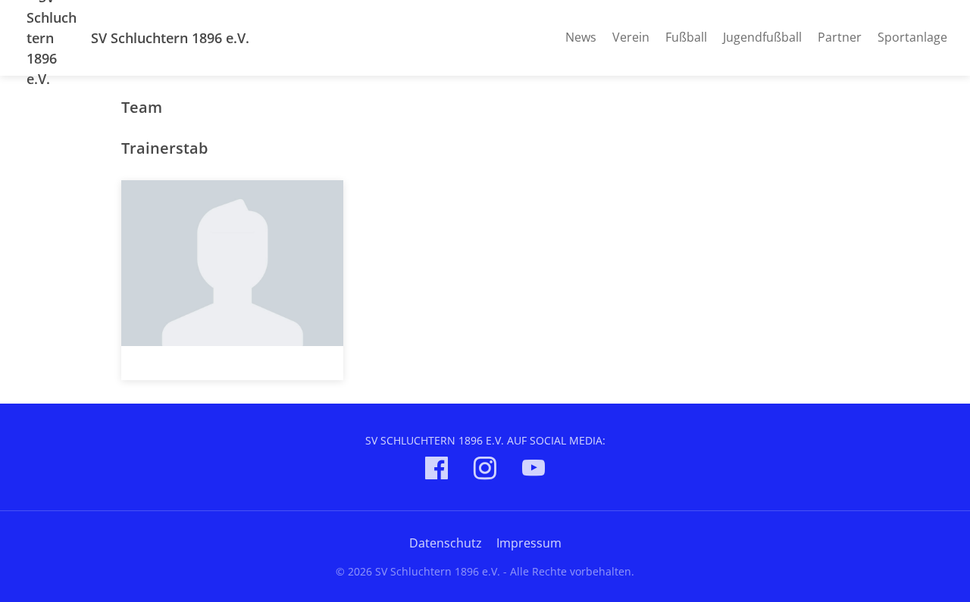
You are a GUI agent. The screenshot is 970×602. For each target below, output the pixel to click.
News (580, 37)
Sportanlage (912, 37)
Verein (630, 37)
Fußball (686, 37)
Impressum (529, 543)
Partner (840, 37)
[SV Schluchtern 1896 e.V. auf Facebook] (436, 470)
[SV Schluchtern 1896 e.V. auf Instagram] (485, 470)
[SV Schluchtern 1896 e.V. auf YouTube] (533, 470)
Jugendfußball (762, 37)
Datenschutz (445, 543)
